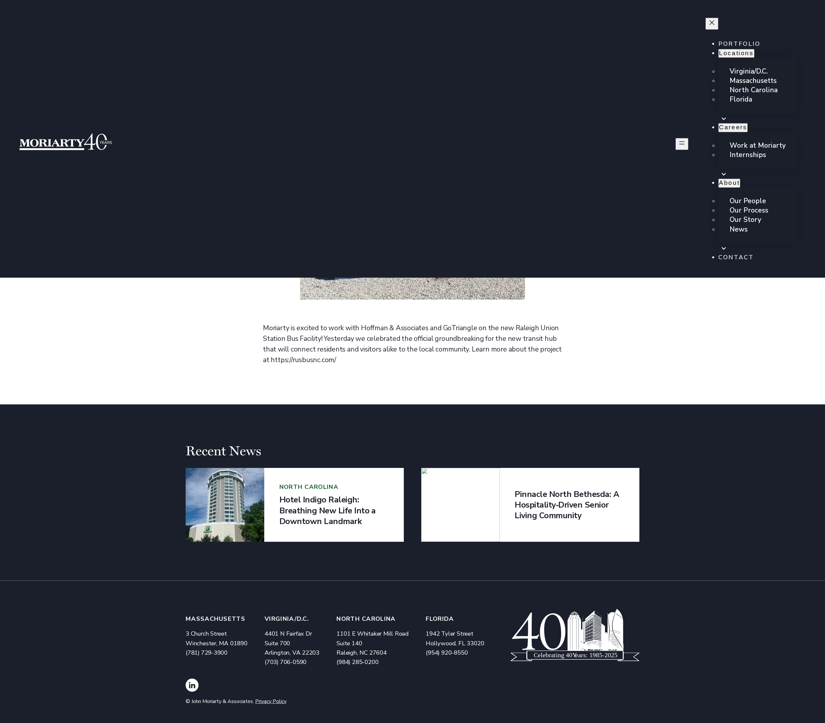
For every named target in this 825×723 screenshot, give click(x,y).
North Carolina (365, 619)
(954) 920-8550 (447, 653)
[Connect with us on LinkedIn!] (192, 686)
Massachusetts (215, 619)
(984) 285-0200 (357, 662)
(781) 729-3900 (207, 653)
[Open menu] (681, 144)
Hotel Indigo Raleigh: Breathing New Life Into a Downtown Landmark (327, 510)
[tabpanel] (295, 505)
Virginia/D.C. (287, 619)
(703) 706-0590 (285, 662)
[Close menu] (711, 24)
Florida (440, 619)
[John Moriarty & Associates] (65, 143)
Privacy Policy (270, 701)
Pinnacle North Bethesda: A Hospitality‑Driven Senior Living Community (567, 505)
